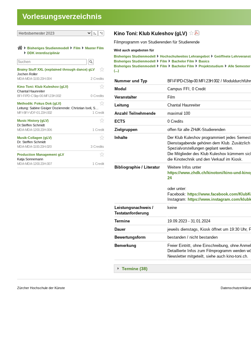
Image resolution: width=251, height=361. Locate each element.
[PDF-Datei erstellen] (196, 33)
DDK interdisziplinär (43, 53)
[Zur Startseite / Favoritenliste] (20, 48)
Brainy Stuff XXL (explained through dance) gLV (56, 69)
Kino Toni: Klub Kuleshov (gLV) (43, 86)
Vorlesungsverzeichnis (62, 16)
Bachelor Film (183, 61)
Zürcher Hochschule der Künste (41, 288)
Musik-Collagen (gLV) (35, 138)
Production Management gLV (41, 154)
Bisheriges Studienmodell (48, 48)
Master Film (94, 48)
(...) (116, 71)
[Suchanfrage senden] (91, 62)
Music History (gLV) (33, 120)
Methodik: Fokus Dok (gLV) (39, 103)
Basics (204, 61)
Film (77, 48)
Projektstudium (211, 66)
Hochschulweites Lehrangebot (185, 56)
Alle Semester (239, 66)
